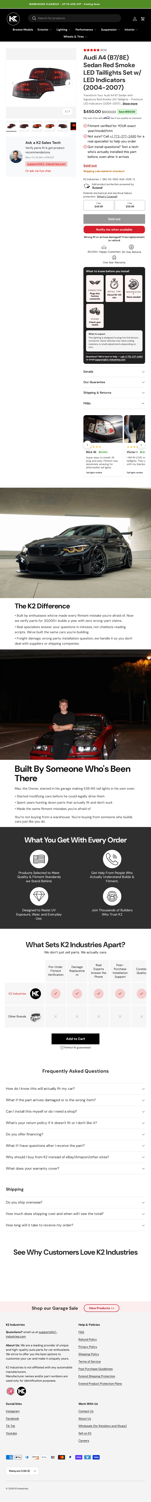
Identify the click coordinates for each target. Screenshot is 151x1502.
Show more (130, 103)
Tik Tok (10, 1426)
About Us (84, 1418)
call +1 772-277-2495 (131, 356)
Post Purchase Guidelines (95, 1369)
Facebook (12, 1418)
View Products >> (101, 1308)
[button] (143, 19)
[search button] (32, 18)
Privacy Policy (87, 1347)
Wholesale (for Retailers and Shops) (102, 1426)
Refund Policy (87, 1339)
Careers (83, 1441)
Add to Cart (75, 1039)
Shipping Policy (88, 1354)
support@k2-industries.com (46, 164)
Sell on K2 (84, 1433)
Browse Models (23, 29)
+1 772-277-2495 (123, 136)
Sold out (114, 219)
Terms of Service (89, 1361)
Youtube (11, 1433)
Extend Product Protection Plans (100, 1384)
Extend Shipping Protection (96, 1376)
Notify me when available (114, 230)
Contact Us (86, 1411)
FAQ (81, 1332)
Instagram (13, 1411)
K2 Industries (91, 179)
